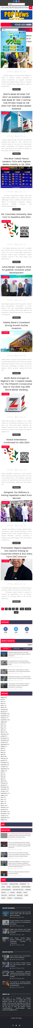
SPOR (26, 895)
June (2, 701)
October (3, 718)
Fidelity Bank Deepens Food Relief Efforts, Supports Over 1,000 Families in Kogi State (19, 677)
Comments (27, 649)
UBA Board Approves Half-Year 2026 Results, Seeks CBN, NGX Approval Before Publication (19, 654)
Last (16, 612)
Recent (5, 649)
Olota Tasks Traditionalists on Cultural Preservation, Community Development (19, 670)
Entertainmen (26, 887)
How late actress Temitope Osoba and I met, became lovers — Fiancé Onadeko (20, 964)
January (3, 711)
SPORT (3, 898)
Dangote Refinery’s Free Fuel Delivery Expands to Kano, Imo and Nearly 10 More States (19, 662)
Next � (28, 609)
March (2, 707)
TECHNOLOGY (18, 898)
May (2, 703)
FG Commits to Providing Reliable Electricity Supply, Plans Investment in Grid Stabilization (20, 983)
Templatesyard (17, 1020)
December (3, 713)
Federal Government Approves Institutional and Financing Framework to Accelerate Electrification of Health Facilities (20, 974)
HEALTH (4, 892)
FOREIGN (28, 889)
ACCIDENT (5, 884)
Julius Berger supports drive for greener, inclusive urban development (16, 270)
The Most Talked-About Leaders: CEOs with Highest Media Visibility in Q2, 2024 (16, 161)
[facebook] (14, 1)
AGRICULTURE (14, 884)
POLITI (25, 892)
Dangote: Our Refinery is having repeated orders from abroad (16, 495)
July (2, 699)
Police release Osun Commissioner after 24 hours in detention (20, 956)
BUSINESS (27, 7)
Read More (16, 89)
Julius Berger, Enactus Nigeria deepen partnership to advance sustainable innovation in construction (18, 685)
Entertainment (6, 889)
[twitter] (16, 1)
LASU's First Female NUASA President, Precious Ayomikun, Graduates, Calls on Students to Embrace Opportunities (19, 854)
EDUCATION (7, 221)
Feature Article (18, 889)
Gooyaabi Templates (16, 1023)
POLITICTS (12, 895)
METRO (13, 892)
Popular (17, 649)
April (2, 705)
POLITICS (4, 895)
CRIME (9, 887)
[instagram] (19, 1)
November (4, 716)
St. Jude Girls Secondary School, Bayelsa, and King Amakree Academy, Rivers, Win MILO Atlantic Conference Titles (19, 835)
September (4, 720)
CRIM (3, 887)
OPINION (19, 892)
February (3, 709)
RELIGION (20, 895)
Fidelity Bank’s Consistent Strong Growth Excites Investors (16, 325)
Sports (9, 898)
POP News (19, 1018)
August (2, 697)
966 (22, 609)
